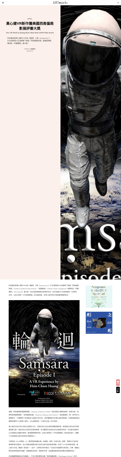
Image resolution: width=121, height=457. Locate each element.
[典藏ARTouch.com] (60, 2)
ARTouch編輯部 (29, 49)
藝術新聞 (30, 18)
